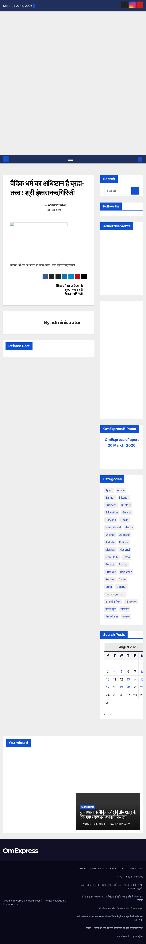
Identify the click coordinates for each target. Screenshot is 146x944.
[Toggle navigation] (70, 159)
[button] (134, 159)
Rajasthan (126, 571)
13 (128, 679)
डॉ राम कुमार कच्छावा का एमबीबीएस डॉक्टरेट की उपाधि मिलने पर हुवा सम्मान (112, 898)
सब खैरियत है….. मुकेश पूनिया (130, 936)
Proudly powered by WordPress (22, 900)
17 (108, 687)
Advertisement (98, 868)
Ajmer (109, 490)
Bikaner (124, 497)
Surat (109, 586)
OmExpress (5, 54)
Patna (126, 557)
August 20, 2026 (94, 824)
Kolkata (123, 542)
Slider (122, 579)
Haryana (111, 519)
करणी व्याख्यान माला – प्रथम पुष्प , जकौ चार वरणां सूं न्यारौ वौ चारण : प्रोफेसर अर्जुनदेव (112, 886)
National (125, 549)
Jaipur (129, 527)
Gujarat (126, 512)
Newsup (57, 900)
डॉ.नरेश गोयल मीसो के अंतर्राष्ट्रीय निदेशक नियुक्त (121, 908)
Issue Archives (134, 876)
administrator (57, 205)
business (111, 505)
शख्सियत (125, 609)
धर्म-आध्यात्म (130, 601)
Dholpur (126, 505)
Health (125, 519)
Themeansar (10, 904)
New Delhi (112, 557)
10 (108, 679)
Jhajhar (110, 534)
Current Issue (135, 868)
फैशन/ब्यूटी (111, 609)
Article (121, 490)
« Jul (107, 714)
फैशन (88, 928)
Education (112, 512)
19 (121, 687)
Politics (110, 564)
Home (82, 868)
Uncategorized (115, 594)
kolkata (110, 542)
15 (142, 679)
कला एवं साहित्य (113, 601)
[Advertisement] (73, 126)
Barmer (110, 497)
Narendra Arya (15, 780)
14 (135, 679)
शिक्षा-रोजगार (112, 616)
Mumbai (110, 549)
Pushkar (111, 571)
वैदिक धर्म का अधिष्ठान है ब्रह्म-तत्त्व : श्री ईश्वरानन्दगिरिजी (69, 289)
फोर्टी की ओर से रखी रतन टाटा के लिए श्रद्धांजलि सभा (118, 928)
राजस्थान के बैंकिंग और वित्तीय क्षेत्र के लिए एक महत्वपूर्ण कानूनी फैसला (108, 814)
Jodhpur (124, 534)
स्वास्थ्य (126, 616)
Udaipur (121, 586)
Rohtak (110, 579)
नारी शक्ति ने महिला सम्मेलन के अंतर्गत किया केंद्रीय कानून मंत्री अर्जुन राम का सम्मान (110, 918)
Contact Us (117, 868)
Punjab (123, 564)
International (113, 527)
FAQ (119, 876)
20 (128, 687)
